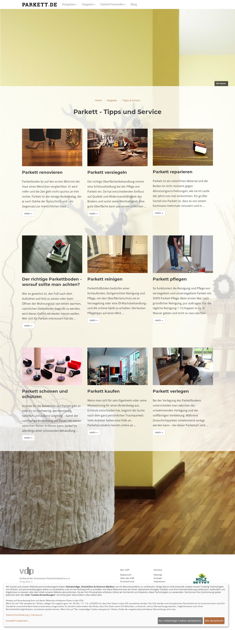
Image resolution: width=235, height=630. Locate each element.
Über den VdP (127, 578)
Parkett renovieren (42, 172)
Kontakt (158, 578)
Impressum (159, 581)
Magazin (87, 4)
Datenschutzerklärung (17, 614)
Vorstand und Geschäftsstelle (127, 583)
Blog (134, 4)
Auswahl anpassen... (18, 620)
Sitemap (158, 574)
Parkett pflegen (170, 279)
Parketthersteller (112, 4)
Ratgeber (68, 4)
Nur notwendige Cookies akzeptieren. (180, 620)
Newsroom (125, 574)
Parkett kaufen (103, 391)
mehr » (28, 213)
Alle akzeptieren (214, 620)
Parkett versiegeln (107, 172)
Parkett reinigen (105, 279)
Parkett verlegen (171, 391)
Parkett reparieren (173, 171)
